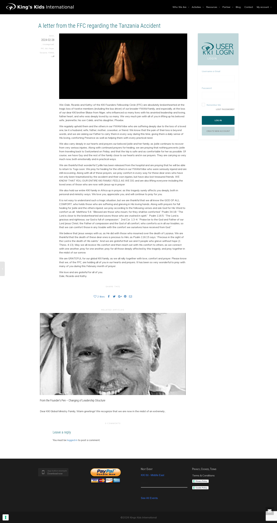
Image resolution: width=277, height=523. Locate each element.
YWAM (51, 53)
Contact (248, 7)
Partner (226, 7)
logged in (72, 440)
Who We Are (179, 7)
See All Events (149, 498)
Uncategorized (48, 44)
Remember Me (214, 104)
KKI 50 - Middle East (152, 475)
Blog (238, 7)
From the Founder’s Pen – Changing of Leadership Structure (72, 400)
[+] (113, 354)
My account (263, 7)
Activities (197, 7)
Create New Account (218, 131)
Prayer (51, 48)
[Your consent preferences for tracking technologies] (6, 517)
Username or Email (211, 71)
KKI (46, 48)
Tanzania (43, 53)
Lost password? (225, 109)
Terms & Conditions (203, 475)
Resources (212, 7)
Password (207, 88)
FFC (42, 48)
